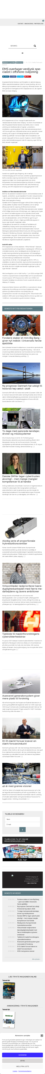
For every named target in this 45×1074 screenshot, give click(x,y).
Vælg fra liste (22, 1066)
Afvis (22, 1061)
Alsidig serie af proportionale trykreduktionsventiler (18, 542)
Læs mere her (32, 883)
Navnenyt (19, 62)
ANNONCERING (28, 23)
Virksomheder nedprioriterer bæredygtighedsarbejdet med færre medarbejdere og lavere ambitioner (22, 589)
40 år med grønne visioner (17, 786)
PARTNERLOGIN (38, 23)
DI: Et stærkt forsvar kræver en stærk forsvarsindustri (19, 742)
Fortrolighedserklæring (24, 1071)
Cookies (15, 1071)
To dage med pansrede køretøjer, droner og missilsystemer (21, 432)
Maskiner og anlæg (9, 62)
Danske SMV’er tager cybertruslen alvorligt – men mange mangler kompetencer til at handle (21, 479)
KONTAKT (20, 23)
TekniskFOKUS (22, 35)
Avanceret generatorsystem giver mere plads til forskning (21, 697)
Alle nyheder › (36, 959)
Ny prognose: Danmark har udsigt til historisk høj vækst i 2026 (22, 387)
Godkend (23, 1055)
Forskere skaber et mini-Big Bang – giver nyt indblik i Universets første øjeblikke (22, 341)
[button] (42, 1036)
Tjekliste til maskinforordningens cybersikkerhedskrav (20, 635)
